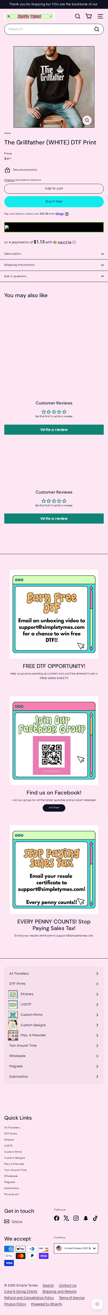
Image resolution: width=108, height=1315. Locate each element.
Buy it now (54, 201)
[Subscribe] (87, 1279)
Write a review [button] (54, 430)
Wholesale (11, 1176)
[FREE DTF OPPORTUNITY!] (54, 614)
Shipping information (19, 265)
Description (12, 253)
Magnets (9, 1182)
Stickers (9, 1140)
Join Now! (54, 808)
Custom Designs (14, 1158)
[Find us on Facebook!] (54, 740)
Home (8, 133)
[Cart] (88, 16)
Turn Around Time (15, 1170)
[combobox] (54, 29)
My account (11, 1194)
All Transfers (12, 1127)
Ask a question (15, 276)
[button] (54, 242)
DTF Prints (10, 1133)
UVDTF (8, 1146)
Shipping (9, 180)
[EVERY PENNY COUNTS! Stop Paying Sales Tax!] (54, 869)
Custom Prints (13, 1152)
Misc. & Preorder (14, 1164)
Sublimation (11, 1188)
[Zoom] (87, 120)
